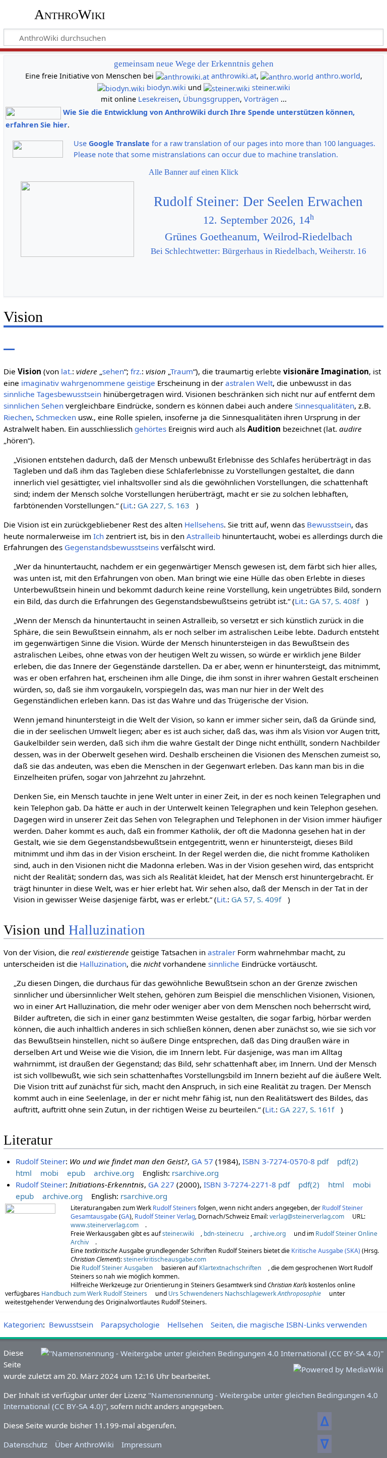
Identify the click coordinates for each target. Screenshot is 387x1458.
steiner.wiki (271, 87)
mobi (49, 1173)
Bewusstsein (329, 524)
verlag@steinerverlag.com (307, 1216)
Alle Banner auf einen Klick (193, 172)
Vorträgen (261, 99)
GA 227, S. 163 (163, 505)
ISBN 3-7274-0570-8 (278, 1161)
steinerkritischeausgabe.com (164, 1259)
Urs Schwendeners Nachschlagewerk (244, 1293)
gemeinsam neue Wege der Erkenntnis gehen (194, 64)
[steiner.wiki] (227, 87)
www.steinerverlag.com (105, 1225)
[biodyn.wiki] (121, 87)
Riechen (18, 417)
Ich (98, 536)
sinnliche (19, 394)
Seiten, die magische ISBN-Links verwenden (289, 1324)
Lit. (128, 505)
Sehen (52, 406)
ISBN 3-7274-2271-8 (240, 1184)
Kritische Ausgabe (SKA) (325, 1250)
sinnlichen (21, 406)
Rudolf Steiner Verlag (165, 1216)
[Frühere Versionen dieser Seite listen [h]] (325, 343)
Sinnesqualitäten (324, 406)
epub (76, 1173)
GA (125, 1216)
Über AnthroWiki (84, 1444)
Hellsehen (185, 1324)
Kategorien (23, 1324)
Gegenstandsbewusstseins (111, 547)
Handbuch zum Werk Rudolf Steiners (94, 1293)
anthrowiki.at (233, 76)
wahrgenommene (93, 383)
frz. (136, 371)
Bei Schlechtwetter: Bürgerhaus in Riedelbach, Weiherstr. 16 (258, 251)
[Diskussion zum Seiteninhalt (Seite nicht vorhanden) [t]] (31, 343)
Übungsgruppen (211, 99)
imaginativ (40, 383)
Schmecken (56, 417)
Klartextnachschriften (230, 1268)
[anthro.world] (287, 76)
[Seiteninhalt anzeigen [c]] (9, 343)
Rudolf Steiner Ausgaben (117, 1268)
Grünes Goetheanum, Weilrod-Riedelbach (258, 237)
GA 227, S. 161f (307, 1109)
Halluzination (107, 930)
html (24, 1173)
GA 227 (161, 1184)
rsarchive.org (195, 1173)
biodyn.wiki (166, 87)
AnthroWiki (69, 15)
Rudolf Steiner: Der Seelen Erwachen (258, 201)
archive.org (114, 1173)
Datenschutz (25, 1444)
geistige (141, 383)
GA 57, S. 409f (256, 899)
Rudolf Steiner (41, 1161)
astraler (221, 952)
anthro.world (337, 76)
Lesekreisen (158, 99)
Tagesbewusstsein (69, 394)
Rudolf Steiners (175, 1208)
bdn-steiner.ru (224, 1233)
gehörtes (150, 429)
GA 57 (202, 1161)
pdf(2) (347, 1161)
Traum (181, 371)
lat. (66, 371)
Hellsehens (204, 524)
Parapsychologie (130, 1324)
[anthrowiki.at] (182, 76)
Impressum (141, 1444)
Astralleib (203, 536)
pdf (323, 1161)
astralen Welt (249, 383)
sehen (113, 371)
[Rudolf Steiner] (30, 1236)
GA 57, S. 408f (334, 601)
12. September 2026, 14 (258, 220)
